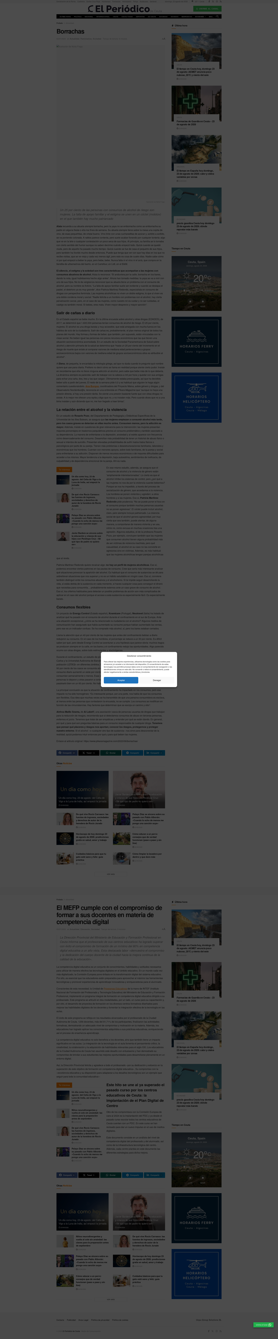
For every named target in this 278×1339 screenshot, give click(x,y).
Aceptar (121, 680)
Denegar (157, 680)
